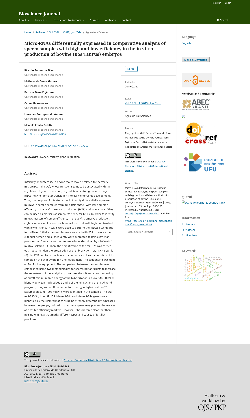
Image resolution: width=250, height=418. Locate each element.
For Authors (188, 229)
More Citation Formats (140, 231)
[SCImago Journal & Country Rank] (203, 202)
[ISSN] (183, 117)
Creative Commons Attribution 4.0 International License (146, 166)
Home (27, 32)
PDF (132, 69)
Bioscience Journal (39, 14)
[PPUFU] (204, 174)
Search (224, 20)
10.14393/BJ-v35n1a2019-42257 (142, 213)
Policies (40, 20)
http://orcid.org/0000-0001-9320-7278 (45, 134)
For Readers (188, 224)
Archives (110, 20)
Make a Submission (195, 59)
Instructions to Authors (67, 20)
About (23, 20)
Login (228, 2)
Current (94, 20)
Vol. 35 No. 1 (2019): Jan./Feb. (65, 32)
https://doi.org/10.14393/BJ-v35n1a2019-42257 (59, 146)
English (186, 43)
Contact (126, 20)
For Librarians (189, 235)
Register (216, 2)
